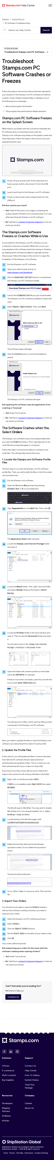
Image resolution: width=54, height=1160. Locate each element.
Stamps (5, 19)
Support (29, 1058)
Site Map (19, 1153)
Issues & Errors (18, 19)
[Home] (18, 5)
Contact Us (13, 997)
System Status (32, 1080)
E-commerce (8, 1070)
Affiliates (6, 1116)
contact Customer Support (30, 222)
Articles (5, 1120)
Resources (7, 1095)
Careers (28, 1103)
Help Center (30, 1070)
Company (29, 1095)
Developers (7, 1103)
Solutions (6, 1058)
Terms (5, 1153)
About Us (29, 1108)
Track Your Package (29, 1086)
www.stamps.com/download (19, 272)
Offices (5, 1066)
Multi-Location (9, 1075)
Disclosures (29, 1153)
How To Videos (32, 1075)
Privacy (12, 1153)
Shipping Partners (6, 1109)
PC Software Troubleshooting (17, 23)
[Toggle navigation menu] (50, 5)
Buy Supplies (8, 1080)
